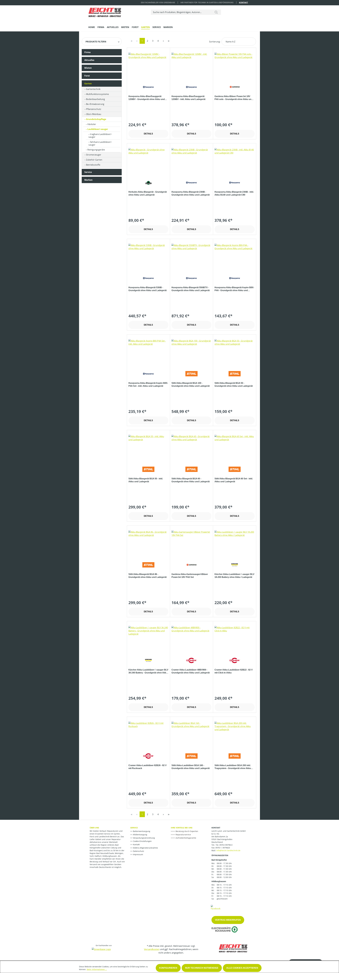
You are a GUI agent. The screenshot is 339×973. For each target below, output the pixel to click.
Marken (88, 179)
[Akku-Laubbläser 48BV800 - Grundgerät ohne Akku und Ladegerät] (191, 639)
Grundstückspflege (96, 119)
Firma (87, 52)
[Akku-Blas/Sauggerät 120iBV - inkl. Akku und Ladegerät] (191, 65)
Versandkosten (151, 949)
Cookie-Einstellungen (142, 841)
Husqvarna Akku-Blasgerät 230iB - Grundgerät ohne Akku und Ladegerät (190, 193)
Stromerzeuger (93, 154)
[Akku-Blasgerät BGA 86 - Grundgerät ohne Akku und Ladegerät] (148, 543)
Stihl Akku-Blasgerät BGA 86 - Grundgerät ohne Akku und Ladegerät (147, 575)
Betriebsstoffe (93, 164)
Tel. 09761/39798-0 (224, 845)
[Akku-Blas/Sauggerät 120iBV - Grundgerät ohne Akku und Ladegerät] (148, 65)
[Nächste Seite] (163, 41)
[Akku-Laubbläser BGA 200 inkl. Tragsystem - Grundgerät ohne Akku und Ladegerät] (235, 734)
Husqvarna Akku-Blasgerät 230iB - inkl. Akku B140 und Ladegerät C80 (234, 193)
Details (148, 134)
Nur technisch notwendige (201, 968)
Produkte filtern (96, 41)
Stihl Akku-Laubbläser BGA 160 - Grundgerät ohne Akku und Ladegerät (190, 766)
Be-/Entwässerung (95, 104)
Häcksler (91, 124)
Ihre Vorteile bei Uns (181, 827)
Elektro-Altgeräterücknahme (145, 848)
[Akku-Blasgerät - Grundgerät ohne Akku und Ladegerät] (148, 161)
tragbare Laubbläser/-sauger (100, 135)
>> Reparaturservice (182, 834)
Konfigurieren (168, 968)
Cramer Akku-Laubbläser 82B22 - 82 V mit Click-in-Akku (234, 671)
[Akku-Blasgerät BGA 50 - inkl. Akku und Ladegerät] (148, 448)
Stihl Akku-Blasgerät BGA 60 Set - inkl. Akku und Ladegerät (234, 480)
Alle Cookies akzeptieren (242, 968)
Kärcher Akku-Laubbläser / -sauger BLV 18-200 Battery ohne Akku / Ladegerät (234, 575)
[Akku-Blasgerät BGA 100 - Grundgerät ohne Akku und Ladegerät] (191, 352)
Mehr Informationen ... (97, 969)
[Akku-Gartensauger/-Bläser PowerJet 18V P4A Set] (191, 543)
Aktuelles (89, 60)
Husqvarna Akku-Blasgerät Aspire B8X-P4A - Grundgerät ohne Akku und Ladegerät (234, 289)
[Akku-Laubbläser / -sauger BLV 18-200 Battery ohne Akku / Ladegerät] (235, 543)
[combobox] (181, 12)
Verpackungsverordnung (143, 838)
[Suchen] (216, 12)
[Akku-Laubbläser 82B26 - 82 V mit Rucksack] (148, 734)
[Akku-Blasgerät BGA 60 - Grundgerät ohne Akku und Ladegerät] (191, 448)
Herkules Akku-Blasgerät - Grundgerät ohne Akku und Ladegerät (147, 193)
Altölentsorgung (139, 834)
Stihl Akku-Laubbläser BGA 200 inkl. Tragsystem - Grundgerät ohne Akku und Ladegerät (233, 767)
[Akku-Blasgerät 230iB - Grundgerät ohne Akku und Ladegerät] (191, 161)
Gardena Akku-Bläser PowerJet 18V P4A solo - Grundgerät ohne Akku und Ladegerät (234, 98)
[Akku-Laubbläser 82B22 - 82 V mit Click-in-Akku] (235, 639)
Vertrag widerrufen (228, 920)
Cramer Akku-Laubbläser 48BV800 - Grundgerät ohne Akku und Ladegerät (190, 671)
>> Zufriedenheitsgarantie (184, 838)
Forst (87, 75)
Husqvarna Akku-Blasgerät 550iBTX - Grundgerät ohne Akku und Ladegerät (190, 289)
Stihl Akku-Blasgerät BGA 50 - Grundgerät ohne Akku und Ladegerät (234, 384)
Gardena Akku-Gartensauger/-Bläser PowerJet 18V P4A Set (189, 575)
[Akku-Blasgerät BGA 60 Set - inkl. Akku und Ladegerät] (235, 448)
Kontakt (243, 2)
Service (88, 172)
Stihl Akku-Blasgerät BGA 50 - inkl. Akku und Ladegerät (145, 480)
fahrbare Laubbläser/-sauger (100, 143)
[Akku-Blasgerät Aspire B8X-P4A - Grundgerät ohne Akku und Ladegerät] (235, 256)
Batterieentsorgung (141, 831)
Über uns (94, 827)
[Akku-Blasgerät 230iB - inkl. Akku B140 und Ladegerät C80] (235, 161)
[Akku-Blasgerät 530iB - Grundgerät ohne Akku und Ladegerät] (148, 256)
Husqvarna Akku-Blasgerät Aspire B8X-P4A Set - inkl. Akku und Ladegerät (148, 384)
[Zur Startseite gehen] (104, 11)
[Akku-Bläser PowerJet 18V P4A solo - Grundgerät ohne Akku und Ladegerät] (235, 65)
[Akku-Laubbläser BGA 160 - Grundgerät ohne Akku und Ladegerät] (191, 734)
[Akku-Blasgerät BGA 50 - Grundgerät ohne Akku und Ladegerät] (235, 352)
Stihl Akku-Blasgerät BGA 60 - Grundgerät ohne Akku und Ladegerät (190, 480)
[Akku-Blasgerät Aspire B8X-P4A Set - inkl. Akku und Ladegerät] (148, 352)
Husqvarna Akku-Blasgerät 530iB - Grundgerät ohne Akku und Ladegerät (147, 289)
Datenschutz (138, 851)
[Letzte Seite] (168, 41)
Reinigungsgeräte (96, 149)
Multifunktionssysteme (97, 94)
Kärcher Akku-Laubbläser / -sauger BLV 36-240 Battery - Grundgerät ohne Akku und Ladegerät (148, 671)
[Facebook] (215, 907)
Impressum (137, 854)
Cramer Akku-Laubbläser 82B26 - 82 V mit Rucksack (147, 766)
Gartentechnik (93, 89)
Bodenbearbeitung (95, 99)
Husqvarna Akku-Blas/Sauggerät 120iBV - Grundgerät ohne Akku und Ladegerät (146, 98)
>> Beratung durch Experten (185, 831)
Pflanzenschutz (93, 109)
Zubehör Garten (94, 159)
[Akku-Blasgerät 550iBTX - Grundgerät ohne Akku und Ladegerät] (191, 256)
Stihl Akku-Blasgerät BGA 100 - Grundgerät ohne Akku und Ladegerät (190, 384)
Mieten (88, 67)
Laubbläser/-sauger (97, 129)
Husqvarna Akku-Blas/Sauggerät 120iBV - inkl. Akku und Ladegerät (188, 97)
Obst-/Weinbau (93, 114)
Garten (88, 83)
